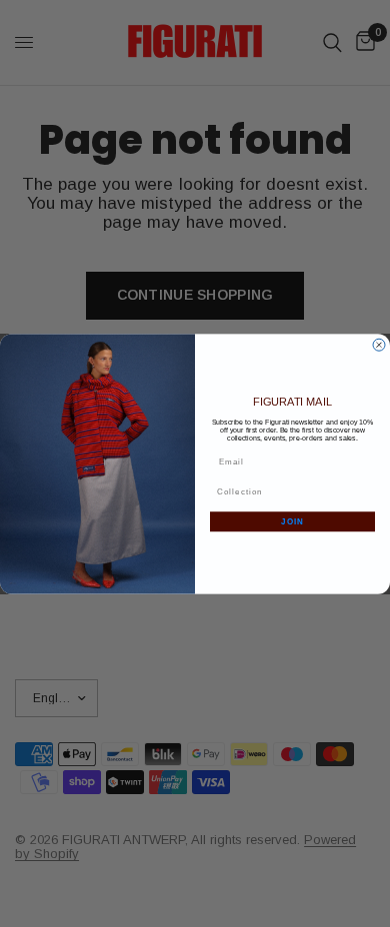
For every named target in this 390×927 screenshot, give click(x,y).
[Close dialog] (379, 345)
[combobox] (290, 490)
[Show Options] (368, 490)
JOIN (292, 520)
